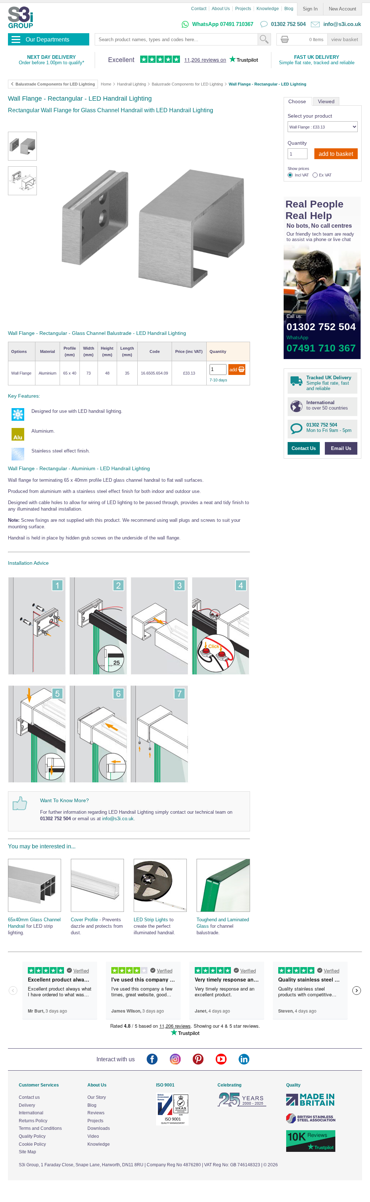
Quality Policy (32, 1136)
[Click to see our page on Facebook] (158, 1060)
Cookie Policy (32, 1144)
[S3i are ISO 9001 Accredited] (172, 1124)
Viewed (326, 101)
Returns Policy (33, 1120)
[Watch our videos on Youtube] (227, 1060)
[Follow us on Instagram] (181, 1060)
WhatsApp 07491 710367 (222, 24)
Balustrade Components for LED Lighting (187, 84)
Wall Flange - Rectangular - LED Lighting (267, 84)
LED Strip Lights (151, 919)
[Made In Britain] (310, 1104)
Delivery (27, 1105)
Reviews (95, 1112)
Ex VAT (325, 175)
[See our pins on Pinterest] (204, 1060)
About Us (221, 8)
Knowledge (268, 8)
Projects (243, 8)
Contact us (29, 1097)
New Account (342, 9)
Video (93, 1136)
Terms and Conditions (40, 1128)
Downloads (98, 1128)
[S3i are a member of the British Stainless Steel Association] (310, 1121)
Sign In (310, 9)
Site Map (27, 1151)
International (31, 1112)
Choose (297, 101)
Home (106, 84)
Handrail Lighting (131, 84)
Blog (288, 8)
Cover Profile (84, 919)
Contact (198, 8)
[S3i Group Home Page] (20, 17)
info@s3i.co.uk (118, 818)
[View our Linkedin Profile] (249, 1060)
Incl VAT (302, 175)
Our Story (96, 1097)
